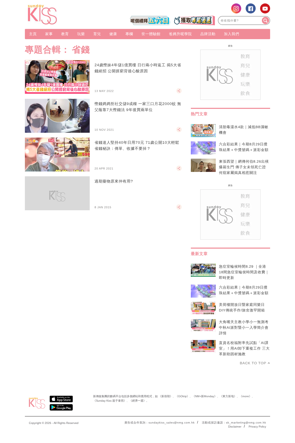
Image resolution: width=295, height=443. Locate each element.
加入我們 (231, 34)
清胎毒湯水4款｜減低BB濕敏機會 (243, 130)
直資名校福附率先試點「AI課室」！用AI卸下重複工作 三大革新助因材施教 (244, 348)
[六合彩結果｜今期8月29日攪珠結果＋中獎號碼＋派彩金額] (203, 148)
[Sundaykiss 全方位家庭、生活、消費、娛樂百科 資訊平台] (62, 14)
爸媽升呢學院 (180, 34)
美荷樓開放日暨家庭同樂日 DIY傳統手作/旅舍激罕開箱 (242, 307)
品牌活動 (208, 34)
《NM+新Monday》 (204, 396)
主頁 (33, 34)
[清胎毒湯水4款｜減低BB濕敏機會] (203, 130)
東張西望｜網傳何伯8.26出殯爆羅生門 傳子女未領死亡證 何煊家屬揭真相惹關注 (244, 167)
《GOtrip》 (182, 396)
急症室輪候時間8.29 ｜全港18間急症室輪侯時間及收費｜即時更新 (244, 272)
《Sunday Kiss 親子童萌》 (109, 400)
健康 (113, 34)
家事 (49, 34)
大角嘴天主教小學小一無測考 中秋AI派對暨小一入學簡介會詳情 (244, 327)
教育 (65, 34)
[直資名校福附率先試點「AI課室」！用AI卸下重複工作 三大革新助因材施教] (203, 346)
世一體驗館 (151, 34)
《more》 (245, 396)
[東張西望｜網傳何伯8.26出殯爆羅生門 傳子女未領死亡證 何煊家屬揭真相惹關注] (203, 165)
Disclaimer (234, 426)
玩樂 (81, 34)
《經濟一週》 (137, 400)
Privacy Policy (257, 426)
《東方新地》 (228, 396)
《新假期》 (166, 396)
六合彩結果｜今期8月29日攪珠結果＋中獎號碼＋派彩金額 (244, 147)
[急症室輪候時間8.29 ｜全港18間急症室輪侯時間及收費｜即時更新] (203, 270)
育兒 (97, 34)
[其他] (179, 93)
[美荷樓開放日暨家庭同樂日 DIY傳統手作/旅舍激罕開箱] (203, 308)
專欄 (129, 34)
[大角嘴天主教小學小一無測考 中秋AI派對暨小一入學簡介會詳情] (203, 325)
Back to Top (253, 363)
